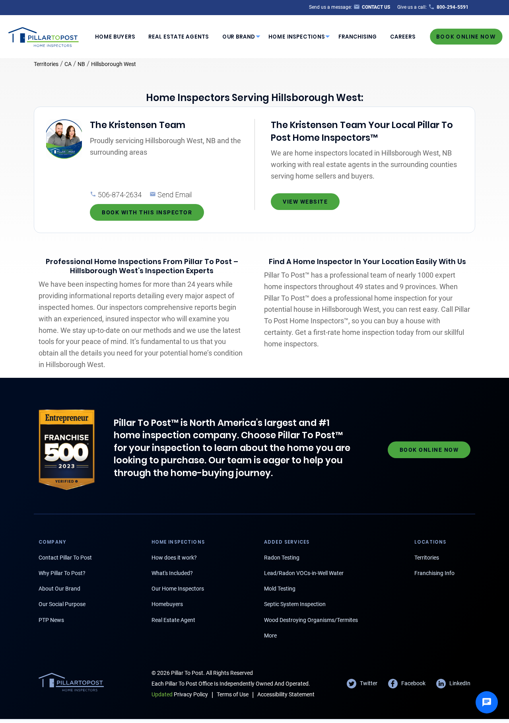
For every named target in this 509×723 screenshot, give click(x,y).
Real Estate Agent (173, 620)
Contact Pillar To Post (65, 557)
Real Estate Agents (178, 37)
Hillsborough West (113, 64)
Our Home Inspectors (178, 588)
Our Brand (238, 37)
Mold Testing (279, 588)
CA (68, 64)
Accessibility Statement (286, 694)
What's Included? (172, 573)
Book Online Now (466, 36)
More (270, 635)
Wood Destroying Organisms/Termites (311, 620)
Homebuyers (167, 604)
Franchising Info (434, 573)
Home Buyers (115, 37)
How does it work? (174, 557)
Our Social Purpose (62, 604)
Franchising (357, 37)
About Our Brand (59, 588)
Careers (403, 37)
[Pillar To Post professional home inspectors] (43, 35)
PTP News (51, 620)
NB (81, 64)
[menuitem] (115, 36)
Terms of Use (233, 694)
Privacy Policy (180, 694)
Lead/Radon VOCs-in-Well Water (304, 573)
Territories (46, 64)
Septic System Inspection (295, 604)
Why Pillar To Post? (62, 573)
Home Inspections (296, 37)
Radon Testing (281, 557)
